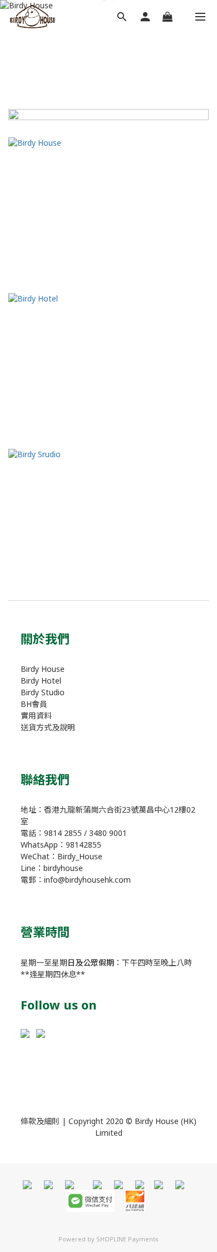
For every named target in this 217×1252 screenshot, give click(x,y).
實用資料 (36, 715)
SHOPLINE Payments (127, 1239)
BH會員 (34, 704)
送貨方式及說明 (48, 727)
